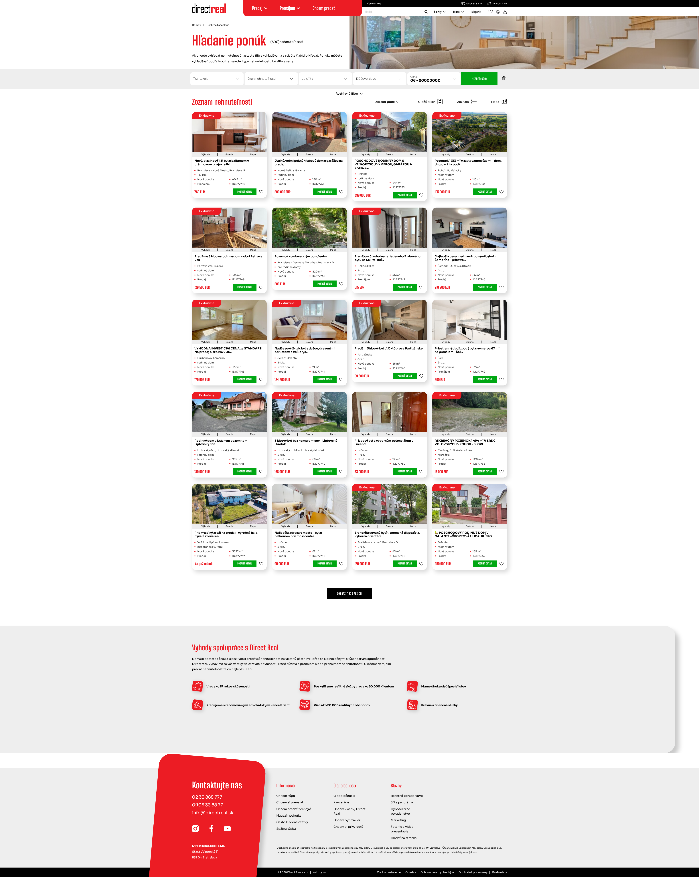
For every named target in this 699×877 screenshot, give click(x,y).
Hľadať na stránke (404, 838)
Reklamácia (499, 872)
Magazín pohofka (288, 816)
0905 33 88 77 (207, 805)
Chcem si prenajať (289, 802)
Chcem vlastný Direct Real (349, 811)
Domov (196, 25)
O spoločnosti (344, 796)
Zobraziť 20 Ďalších (349, 593)
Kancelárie (341, 802)
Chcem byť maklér (346, 820)
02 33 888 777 (207, 797)
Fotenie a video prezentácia (402, 829)
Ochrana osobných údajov (437, 872)
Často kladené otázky (292, 822)
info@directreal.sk (212, 813)
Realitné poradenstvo (407, 796)
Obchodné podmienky (473, 872)
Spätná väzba (286, 829)
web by (317, 872)
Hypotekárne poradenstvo (400, 811)
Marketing (398, 820)
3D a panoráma (402, 802)
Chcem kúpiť (285, 796)
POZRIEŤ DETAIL (244, 191)
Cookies (410, 872)
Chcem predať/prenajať (293, 809)
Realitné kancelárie (218, 25)
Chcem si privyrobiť (348, 827)
